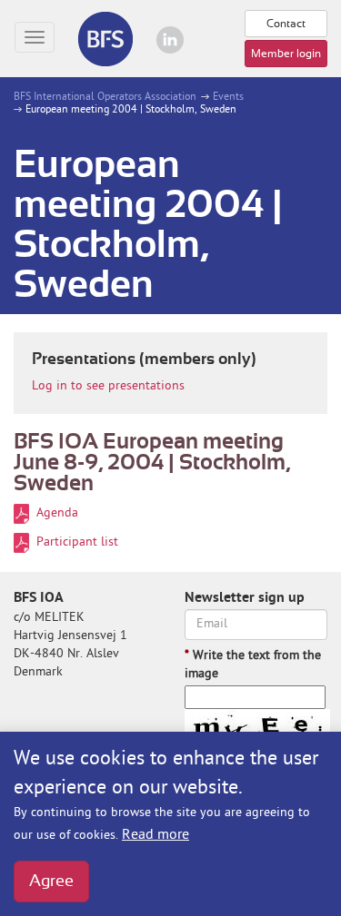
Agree (51, 881)
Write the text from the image (253, 665)
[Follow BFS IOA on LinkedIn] (170, 40)
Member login (286, 53)
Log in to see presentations (108, 386)
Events (227, 97)
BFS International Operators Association (105, 97)
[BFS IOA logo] (104, 38)
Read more (155, 835)
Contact (286, 23)
